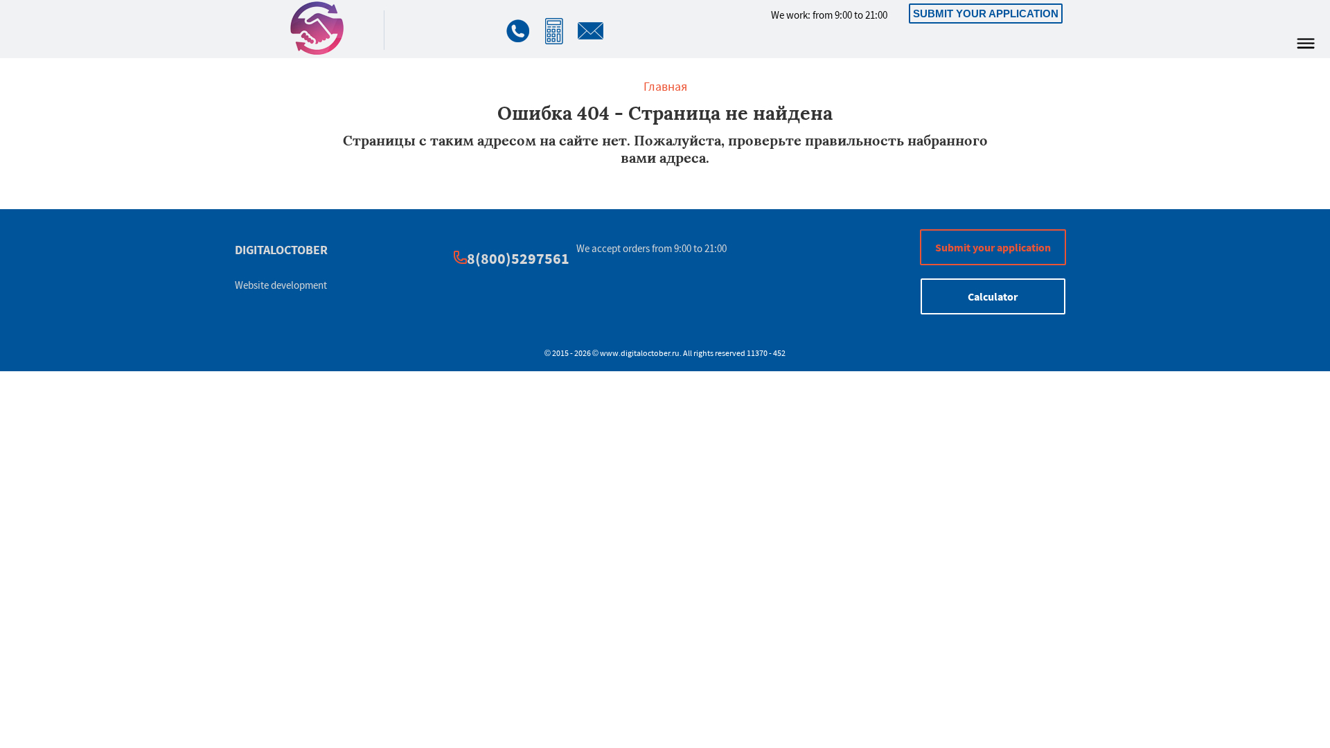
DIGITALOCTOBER (281, 250)
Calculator (993, 296)
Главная (665, 86)
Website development (281, 285)
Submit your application (985, 13)
